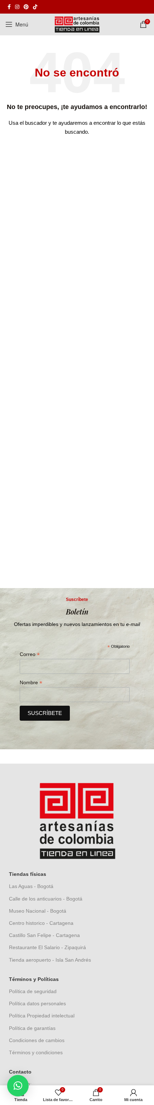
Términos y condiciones (36, 1052)
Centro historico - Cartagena (41, 923)
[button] (18, 1085)
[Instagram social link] (17, 6)
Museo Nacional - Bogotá (37, 911)
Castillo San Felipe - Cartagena (44, 935)
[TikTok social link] (35, 6)
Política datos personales (37, 1003)
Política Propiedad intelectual (41, 1015)
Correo (30, 654)
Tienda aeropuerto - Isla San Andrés (50, 960)
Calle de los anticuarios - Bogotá (45, 899)
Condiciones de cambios (36, 1040)
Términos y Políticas (34, 979)
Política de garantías (32, 1028)
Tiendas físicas (27, 874)
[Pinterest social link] (26, 6)
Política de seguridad (33, 991)
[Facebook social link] (9, 6)
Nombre (31, 682)
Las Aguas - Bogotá (31, 886)
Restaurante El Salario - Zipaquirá (47, 947)
